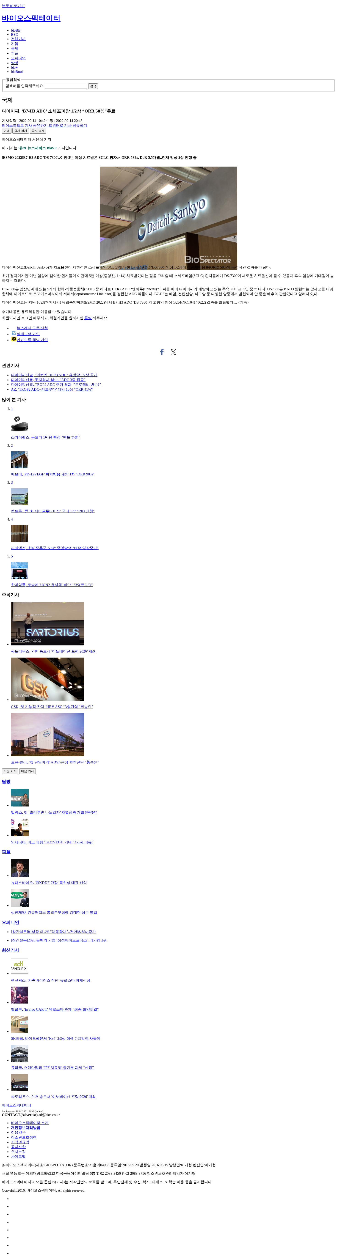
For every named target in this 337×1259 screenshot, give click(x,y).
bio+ (14, 67)
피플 (14, 53)
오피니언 (18, 58)
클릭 (88, 318)
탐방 (14, 63)
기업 (14, 44)
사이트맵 (18, 1156)
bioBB (16, 30)
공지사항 (18, 1147)
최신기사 (10, 950)
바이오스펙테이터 (31, 18)
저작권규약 (20, 1142)
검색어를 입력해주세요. (25, 86)
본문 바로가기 (13, 6)
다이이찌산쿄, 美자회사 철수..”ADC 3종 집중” (48, 380)
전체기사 (18, 39)
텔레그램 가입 (28, 334)
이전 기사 (10, 771)
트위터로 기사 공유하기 (173, 352)
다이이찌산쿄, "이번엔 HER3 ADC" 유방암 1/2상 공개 (54, 375)
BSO (14, 34)
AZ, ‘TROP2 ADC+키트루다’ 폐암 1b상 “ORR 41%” (52, 389)
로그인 (26, 318)
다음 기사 (27, 771)
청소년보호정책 (24, 1137)
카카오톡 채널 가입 (32, 340)
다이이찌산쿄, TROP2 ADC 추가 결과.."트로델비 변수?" (56, 385)
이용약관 (18, 1132)
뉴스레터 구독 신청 (32, 328)
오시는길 (18, 1152)
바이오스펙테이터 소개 (30, 1123)
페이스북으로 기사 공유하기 (162, 352)
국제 (14, 48)
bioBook (17, 72)
